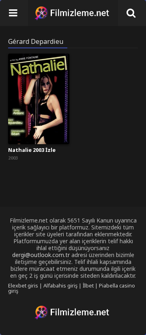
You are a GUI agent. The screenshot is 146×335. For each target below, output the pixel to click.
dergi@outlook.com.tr (41, 255)
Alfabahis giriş (60, 285)
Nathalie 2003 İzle (32, 149)
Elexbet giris (23, 285)
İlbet (88, 285)
